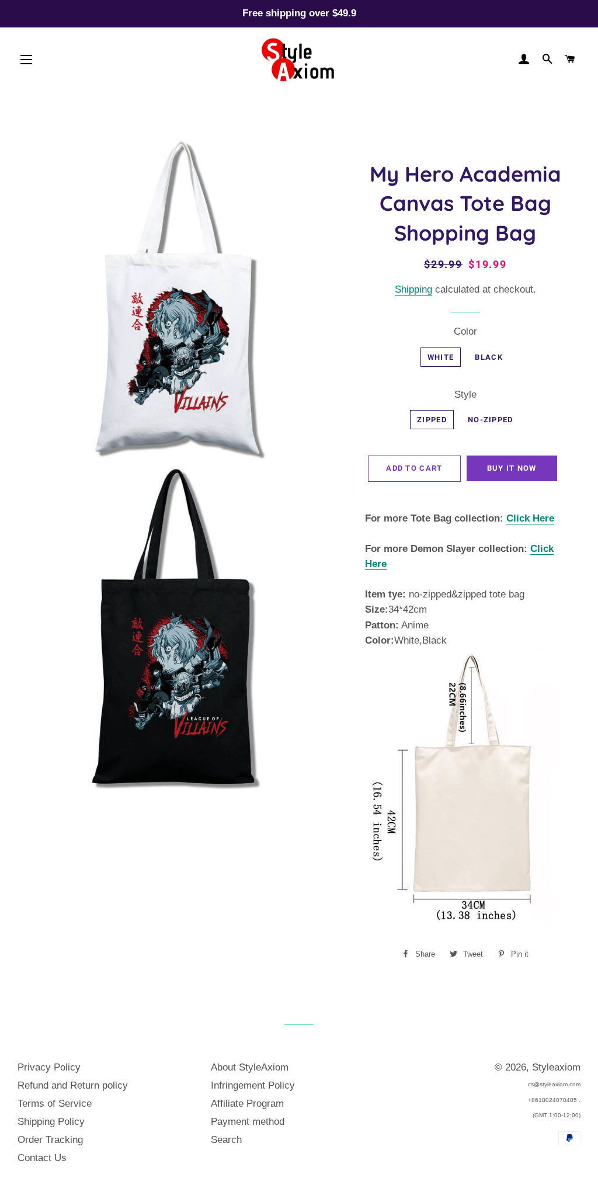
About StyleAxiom (249, 1067)
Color (465, 331)
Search (226, 1139)
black (489, 357)
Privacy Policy (49, 1067)
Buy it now (512, 468)
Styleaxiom (556, 1067)
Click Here (530, 518)
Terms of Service (55, 1103)
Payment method (247, 1121)
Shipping (413, 289)
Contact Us (42, 1157)
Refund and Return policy (73, 1085)
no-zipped (490, 419)
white (440, 357)
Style (465, 394)
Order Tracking (50, 1139)
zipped (432, 419)
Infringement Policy (253, 1085)
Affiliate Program (247, 1103)
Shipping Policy (51, 1121)
